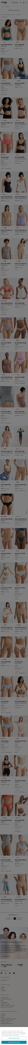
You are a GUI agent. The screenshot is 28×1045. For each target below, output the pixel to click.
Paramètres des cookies (14, 1038)
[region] (14, 1036)
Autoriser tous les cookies (14, 1042)
